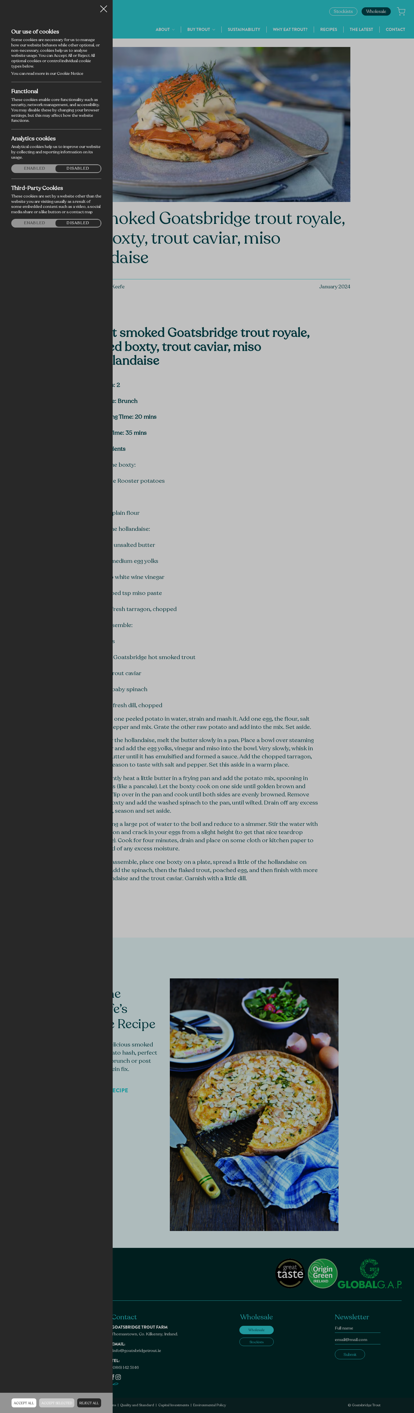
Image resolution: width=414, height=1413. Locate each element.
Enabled (34, 168)
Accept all (24, 1403)
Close (103, 6)
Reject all (89, 1403)
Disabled (77, 168)
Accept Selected (56, 1403)
